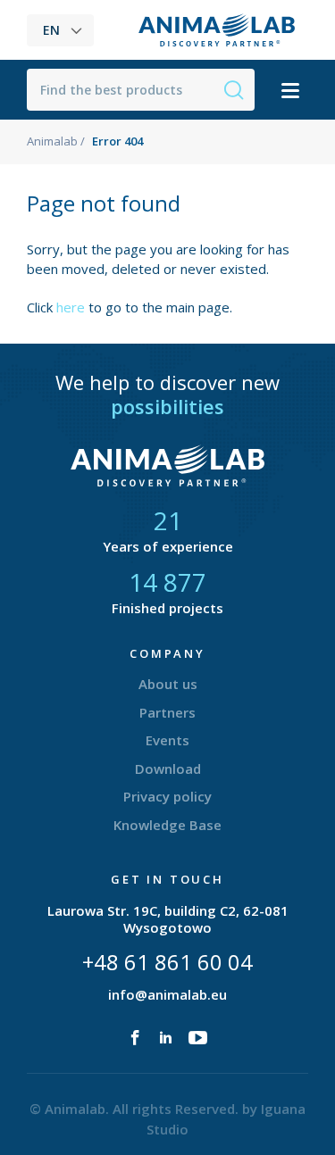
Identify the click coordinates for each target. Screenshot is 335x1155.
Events (167, 740)
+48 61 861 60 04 (167, 961)
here (70, 307)
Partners (167, 712)
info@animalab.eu (167, 994)
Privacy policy (167, 796)
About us (167, 684)
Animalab (52, 141)
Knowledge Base (167, 825)
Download (168, 768)
